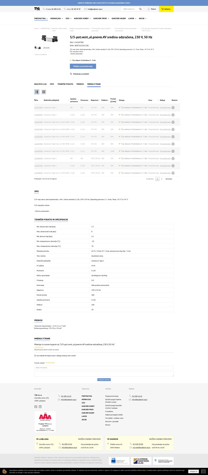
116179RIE (38, 107)
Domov (36, 28)
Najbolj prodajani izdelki (114, 415)
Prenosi (80, 84)
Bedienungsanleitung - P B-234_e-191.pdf (48, 328)
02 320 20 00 (138, 444)
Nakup (162, 100)
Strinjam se (193, 471)
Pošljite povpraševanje (83, 66)
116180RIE (38, 115)
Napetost (94, 100)
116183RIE (38, 136)
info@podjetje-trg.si (95, 9)
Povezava (84, 100)
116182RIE (38, 129)
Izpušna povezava (74, 100)
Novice (107, 425)
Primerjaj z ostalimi (81, 73)
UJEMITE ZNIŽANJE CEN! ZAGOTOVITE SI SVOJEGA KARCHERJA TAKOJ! (104, 3)
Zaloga (121, 100)
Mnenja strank (94, 84)
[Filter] (43, 91)
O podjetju (109, 411)
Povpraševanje (165, 107)
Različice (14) (40, 84)
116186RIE (38, 158)
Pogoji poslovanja (111, 396)
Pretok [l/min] (113, 100)
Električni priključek (51, 100)
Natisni (174, 100)
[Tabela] (36, 91)
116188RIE (38, 173)
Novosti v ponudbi (111, 421)
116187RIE (38, 166)
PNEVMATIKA (45, 28)
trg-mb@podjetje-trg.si (141, 447)
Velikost (104, 100)
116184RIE (38, 144)
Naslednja (169, 179)
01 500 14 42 (66, 396)
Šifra (36, 100)
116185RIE (38, 151)
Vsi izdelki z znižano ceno (114, 418)
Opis (52, 84)
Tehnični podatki (65, 84)
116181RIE (38, 122)
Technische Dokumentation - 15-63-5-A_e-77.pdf (50, 326)
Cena (150, 100)
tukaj (143, 470)
